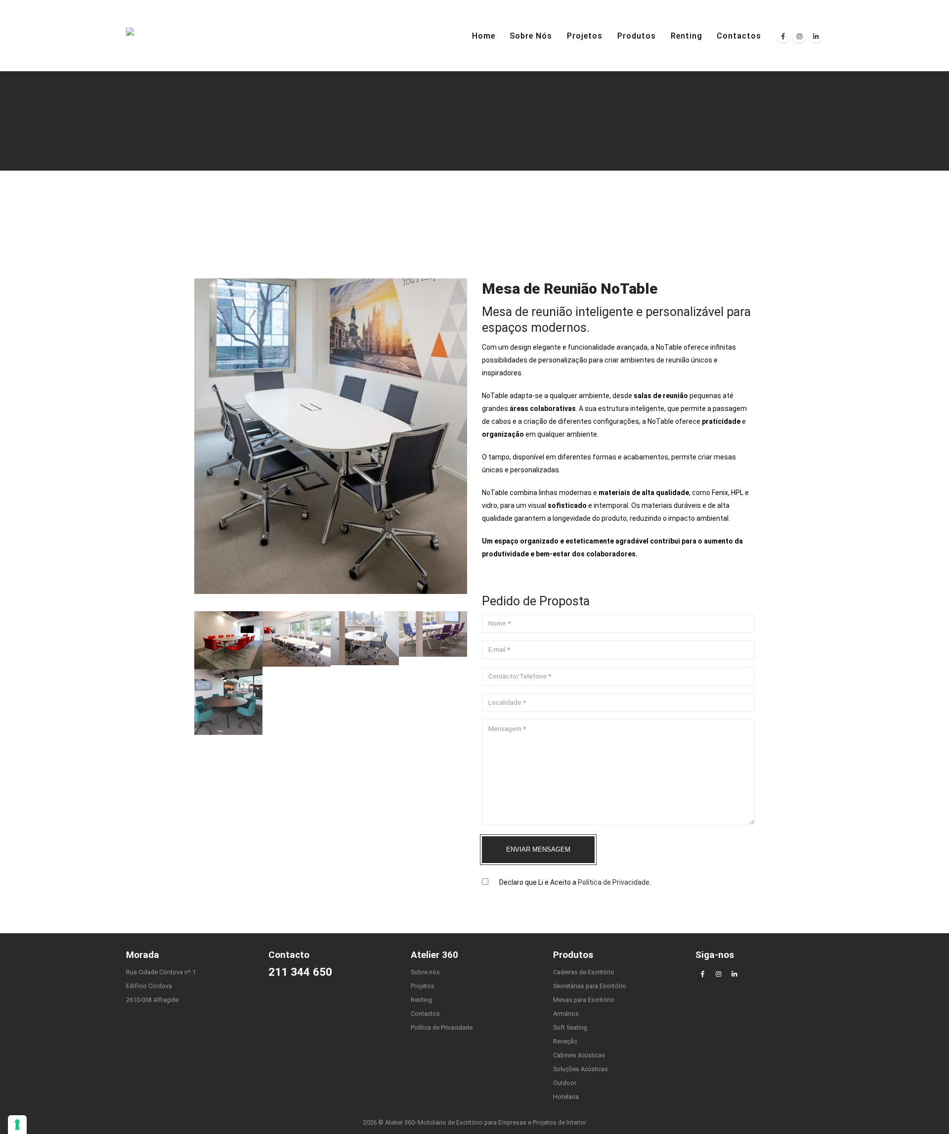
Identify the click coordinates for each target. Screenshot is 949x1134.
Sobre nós (425, 972)
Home (483, 36)
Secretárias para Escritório (589, 986)
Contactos (739, 36)
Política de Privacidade (613, 882)
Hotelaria (566, 1096)
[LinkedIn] (815, 36)
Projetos (585, 36)
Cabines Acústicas (579, 1055)
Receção (565, 1041)
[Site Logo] (148, 36)
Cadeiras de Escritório (583, 972)
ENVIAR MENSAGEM (538, 849)
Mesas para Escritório (583, 999)
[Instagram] (799, 36)
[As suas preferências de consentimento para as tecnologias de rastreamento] (17, 1124)
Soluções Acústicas (580, 1069)
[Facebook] (783, 36)
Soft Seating (570, 1027)
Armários (566, 1013)
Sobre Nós (531, 36)
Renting (686, 36)
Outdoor (564, 1083)
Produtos (636, 36)
